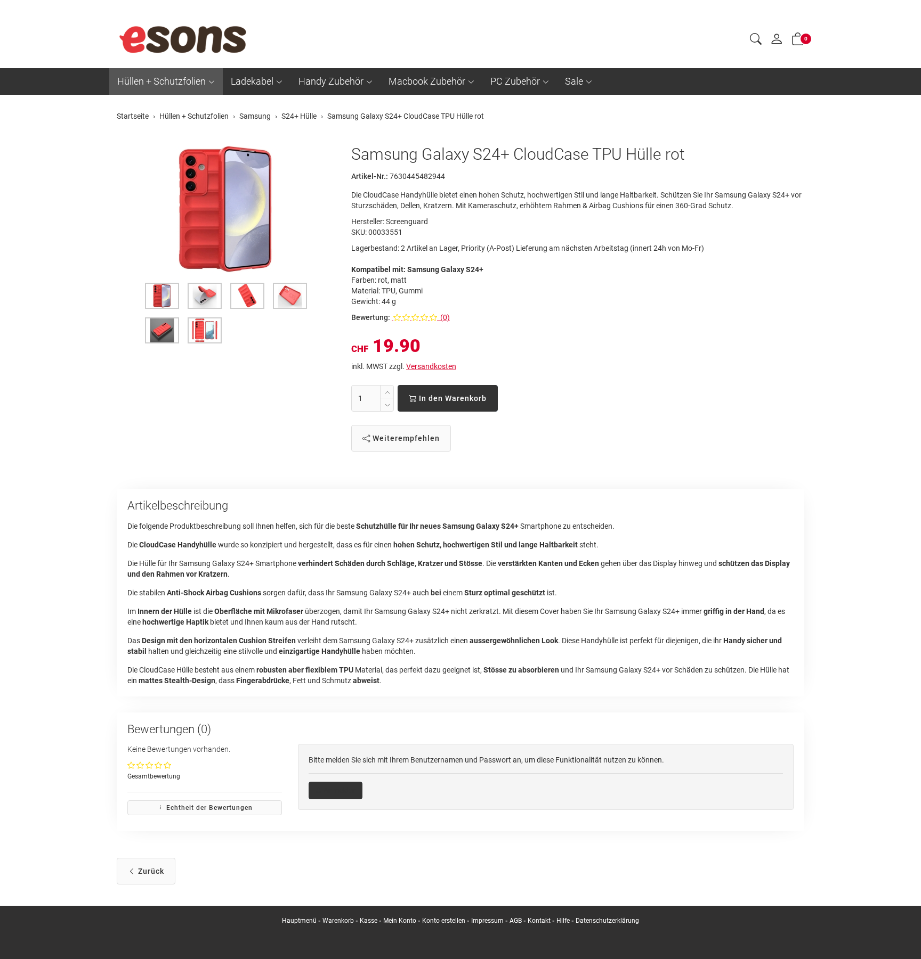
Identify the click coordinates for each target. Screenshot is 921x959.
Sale (574, 81)
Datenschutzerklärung (607, 920)
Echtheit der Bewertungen (208, 808)
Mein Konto (399, 920)
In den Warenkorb (452, 398)
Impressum (487, 920)
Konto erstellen (443, 920)
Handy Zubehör (330, 81)
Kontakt (539, 920)
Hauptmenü (299, 920)
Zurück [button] (150, 871)
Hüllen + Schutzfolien (161, 81)
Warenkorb (339, 920)
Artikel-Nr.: (369, 176)
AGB (516, 920)
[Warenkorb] (797, 41)
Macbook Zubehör (427, 81)
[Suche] (756, 40)
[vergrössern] (226, 209)
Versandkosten (431, 366)
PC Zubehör (515, 81)
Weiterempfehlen (405, 438)
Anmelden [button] (339, 790)
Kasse (368, 920)
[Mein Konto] (776, 41)
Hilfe (563, 920)
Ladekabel (252, 81)
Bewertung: (370, 317)
